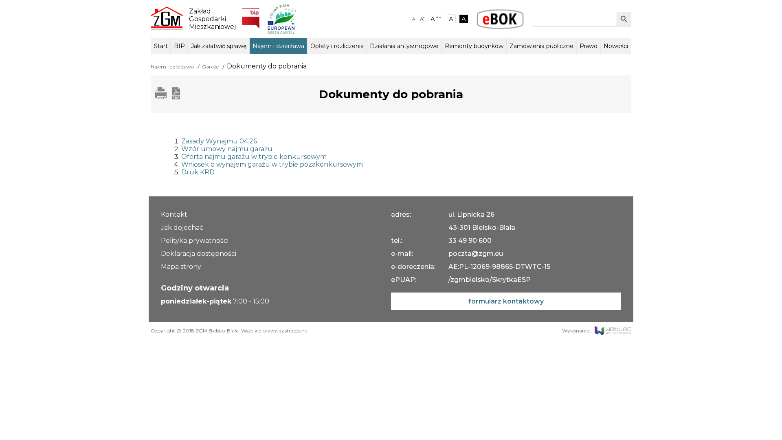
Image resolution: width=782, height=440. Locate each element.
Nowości (616, 46)
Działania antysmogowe (404, 46)
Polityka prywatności (194, 240)
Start (161, 46)
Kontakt (174, 214)
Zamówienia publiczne (541, 46)
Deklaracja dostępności (198, 253)
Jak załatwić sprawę (218, 46)
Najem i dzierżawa (278, 46)
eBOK (500, 19)
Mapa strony (181, 267)
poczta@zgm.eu (475, 253)
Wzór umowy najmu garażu (226, 149)
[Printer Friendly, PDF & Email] (167, 97)
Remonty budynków (474, 46)
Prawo (588, 46)
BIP (179, 46)
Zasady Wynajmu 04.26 (219, 141)
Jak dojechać (182, 227)
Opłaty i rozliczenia (337, 46)
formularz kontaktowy (506, 301)
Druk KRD (198, 172)
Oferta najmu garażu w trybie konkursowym (254, 157)
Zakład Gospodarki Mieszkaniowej (209, 19)
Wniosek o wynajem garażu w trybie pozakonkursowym (272, 164)
